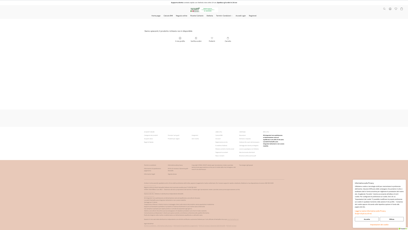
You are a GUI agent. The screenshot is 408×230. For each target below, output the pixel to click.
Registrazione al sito (221, 142)
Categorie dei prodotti (151, 135)
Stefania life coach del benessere (249, 142)
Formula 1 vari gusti (173, 135)
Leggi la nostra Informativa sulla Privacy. (370, 211)
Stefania (210, 16)
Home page (156, 16)
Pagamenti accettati (221, 152)
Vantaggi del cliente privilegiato (248, 145)
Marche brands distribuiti (247, 152)
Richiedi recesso (231, 226)
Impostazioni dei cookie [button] (379, 225)
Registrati (252, 16)
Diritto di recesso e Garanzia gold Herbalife (178, 170)
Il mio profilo (180, 41)
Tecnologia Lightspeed (246, 165)
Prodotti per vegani (174, 139)
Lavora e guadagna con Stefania (249, 149)
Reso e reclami (219, 156)
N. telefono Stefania (221, 145)
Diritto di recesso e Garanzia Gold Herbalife (212, 226)
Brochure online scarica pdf (247, 156)
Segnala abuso (172, 174)
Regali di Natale (148, 142)
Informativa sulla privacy (175, 165)
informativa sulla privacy (165, 226)
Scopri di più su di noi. (363, 213)
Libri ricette (195, 139)
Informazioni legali (149, 174)
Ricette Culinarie (196, 16)
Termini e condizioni (150, 165)
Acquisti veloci (148, 139)
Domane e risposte (245, 139)
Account (218, 139)
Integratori (195, 135)
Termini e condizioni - (150, 226)
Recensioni (242, 135)
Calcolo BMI (168, 16)
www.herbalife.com (233, 219)
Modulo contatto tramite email (224, 149)
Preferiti (212, 41)
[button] (204, 10)
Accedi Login (241, 16)
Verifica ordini (196, 41)
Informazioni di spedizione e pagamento (152, 170)
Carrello (228, 41)
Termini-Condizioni (223, 16)
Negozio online (181, 16)
